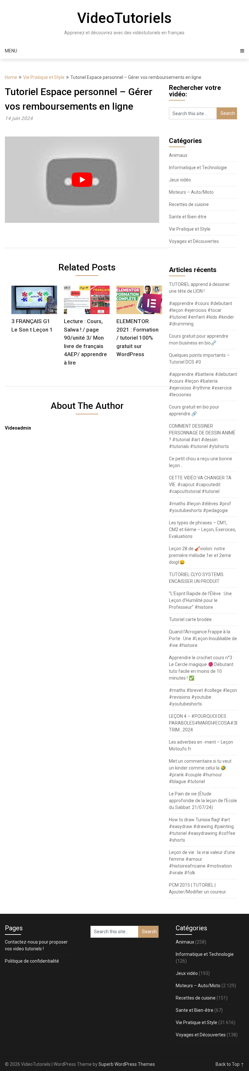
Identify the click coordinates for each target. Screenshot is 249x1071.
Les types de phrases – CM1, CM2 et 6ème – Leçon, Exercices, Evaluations (202, 529)
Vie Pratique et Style (44, 77)
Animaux (178, 155)
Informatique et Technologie (198, 167)
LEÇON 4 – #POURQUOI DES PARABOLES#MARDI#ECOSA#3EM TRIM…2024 (206, 723)
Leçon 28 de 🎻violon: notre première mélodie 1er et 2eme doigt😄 (200, 555)
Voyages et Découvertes (194, 241)
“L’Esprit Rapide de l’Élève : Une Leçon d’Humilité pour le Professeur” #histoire (200, 600)
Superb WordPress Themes (127, 1064)
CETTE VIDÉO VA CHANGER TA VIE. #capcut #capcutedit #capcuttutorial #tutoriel (200, 484)
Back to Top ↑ (230, 1064)
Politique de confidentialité (32, 961)
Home (11, 77)
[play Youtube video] (82, 180)
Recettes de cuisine (189, 204)
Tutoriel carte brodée (190, 619)
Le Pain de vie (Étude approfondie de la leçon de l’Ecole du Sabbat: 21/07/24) (203, 800)
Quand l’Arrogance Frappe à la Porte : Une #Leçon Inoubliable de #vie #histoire (203, 638)
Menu (11, 50)
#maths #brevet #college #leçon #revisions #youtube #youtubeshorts (203, 697)
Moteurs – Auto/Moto (191, 192)
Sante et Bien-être (188, 216)
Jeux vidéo (180, 179)
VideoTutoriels (124, 18)
